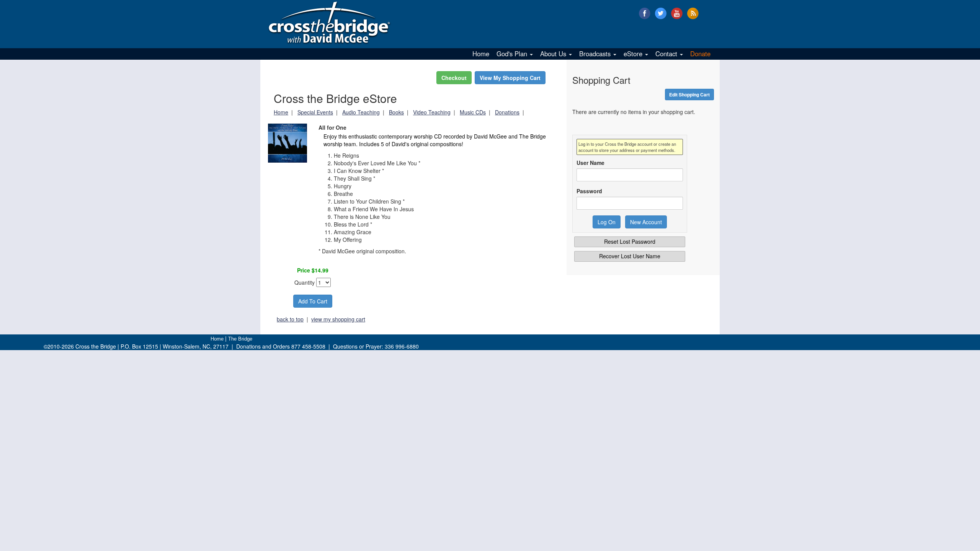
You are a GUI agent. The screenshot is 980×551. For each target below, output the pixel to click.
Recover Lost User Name (629, 256)
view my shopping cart (338, 319)
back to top (290, 319)
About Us (554, 53)
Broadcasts (595, 53)
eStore (634, 53)
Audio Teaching (361, 112)
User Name (590, 162)
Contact (667, 53)
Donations (507, 112)
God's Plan (513, 53)
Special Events (315, 112)
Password (589, 191)
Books (396, 112)
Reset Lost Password (629, 241)
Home (480, 53)
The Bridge (240, 339)
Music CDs (473, 112)
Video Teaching (432, 112)
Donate (700, 53)
